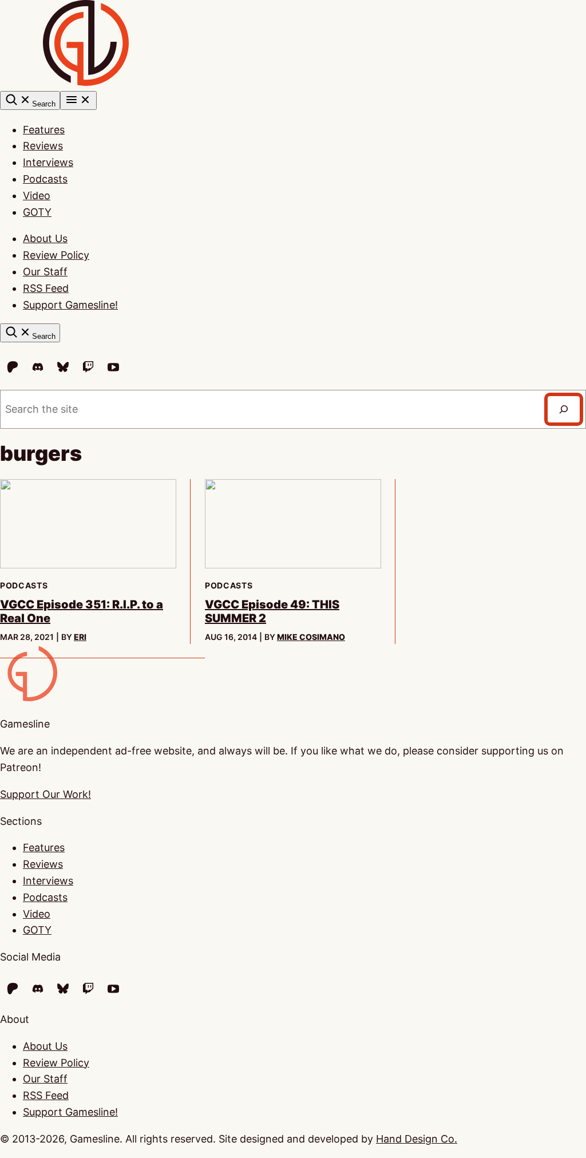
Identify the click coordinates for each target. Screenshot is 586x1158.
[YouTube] (113, 367)
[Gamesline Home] (86, 82)
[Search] (563, 409)
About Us (45, 238)
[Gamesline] (28, 697)
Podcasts (45, 179)
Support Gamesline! (70, 305)
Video (36, 195)
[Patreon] (12, 367)
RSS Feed (46, 288)
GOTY (37, 212)
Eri (80, 637)
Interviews (48, 162)
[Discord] (37, 367)
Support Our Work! (45, 794)
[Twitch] (88, 367)
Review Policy (56, 255)
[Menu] (78, 100)
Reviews (43, 146)
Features (44, 130)
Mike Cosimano (311, 637)
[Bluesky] (63, 367)
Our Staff (45, 272)
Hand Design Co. (416, 1139)
